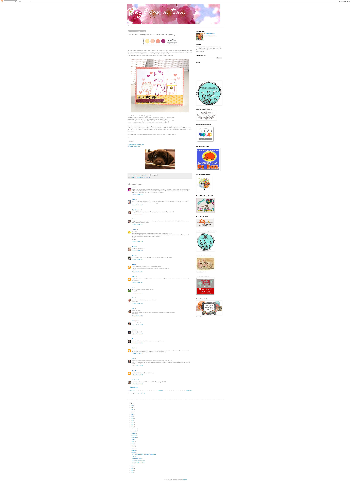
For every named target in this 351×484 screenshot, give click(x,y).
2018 (132, 422)
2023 (132, 412)
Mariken (134, 219)
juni (133, 441)
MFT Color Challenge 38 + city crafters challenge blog (144, 454)
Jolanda (134, 329)
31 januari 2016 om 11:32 (137, 194)
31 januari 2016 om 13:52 (137, 259)
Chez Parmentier (156, 12)
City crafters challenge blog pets (136, 144)
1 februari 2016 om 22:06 (137, 365)
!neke (133, 308)
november (134, 431)
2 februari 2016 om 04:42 (137, 375)
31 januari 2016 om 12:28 (137, 250)
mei (133, 443)
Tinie (133, 298)
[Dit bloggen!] (151, 175)
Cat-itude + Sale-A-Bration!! (138, 462)
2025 (132, 407)
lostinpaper (134, 320)
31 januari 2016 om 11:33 (137, 205)
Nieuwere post (131, 390)
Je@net (133, 276)
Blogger (184, 479)
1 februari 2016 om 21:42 (137, 353)
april (133, 446)
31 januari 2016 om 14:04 (137, 271)
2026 (132, 405)
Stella (133, 358)
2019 (132, 420)
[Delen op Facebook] (155, 175)
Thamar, (134, 339)
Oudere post (189, 390)
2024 (132, 409)
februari (134, 450)
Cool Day (134, 456)
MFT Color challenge (136, 177)
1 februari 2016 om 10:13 (137, 334)
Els (132, 287)
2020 (132, 418)
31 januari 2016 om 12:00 (137, 241)
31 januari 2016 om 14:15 (137, 282)
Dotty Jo (134, 255)
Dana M (134, 370)
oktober (134, 433)
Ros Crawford (135, 380)
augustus (134, 437)
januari (133, 452)
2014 (132, 468)
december (134, 429)
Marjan (134, 199)
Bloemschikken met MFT (137, 458)
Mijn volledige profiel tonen (210, 35)
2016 (132, 427)
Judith (133, 264)
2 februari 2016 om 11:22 (137, 384)
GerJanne (134, 229)
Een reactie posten (134, 387)
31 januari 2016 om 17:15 (137, 293)
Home (129, 26)
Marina (133, 348)
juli (133, 439)
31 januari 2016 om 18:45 (137, 303)
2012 (132, 472)
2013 (132, 470)
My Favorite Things (145, 177)
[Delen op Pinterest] (156, 175)
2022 (132, 414)
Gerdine (134, 246)
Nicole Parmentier (136, 210)
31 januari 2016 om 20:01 (137, 315)
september (134, 435)
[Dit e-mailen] (150, 175)
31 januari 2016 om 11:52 (137, 224)
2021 (132, 416)
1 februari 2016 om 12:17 (137, 343)
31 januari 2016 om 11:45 (137, 214)
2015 (132, 466)
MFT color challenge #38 (134, 146)
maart (133, 448)
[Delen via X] (153, 175)
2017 (132, 424)
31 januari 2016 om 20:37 (137, 325)
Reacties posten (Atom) (139, 393)
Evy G (133, 187)
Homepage (160, 390)
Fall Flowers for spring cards (138, 460)
